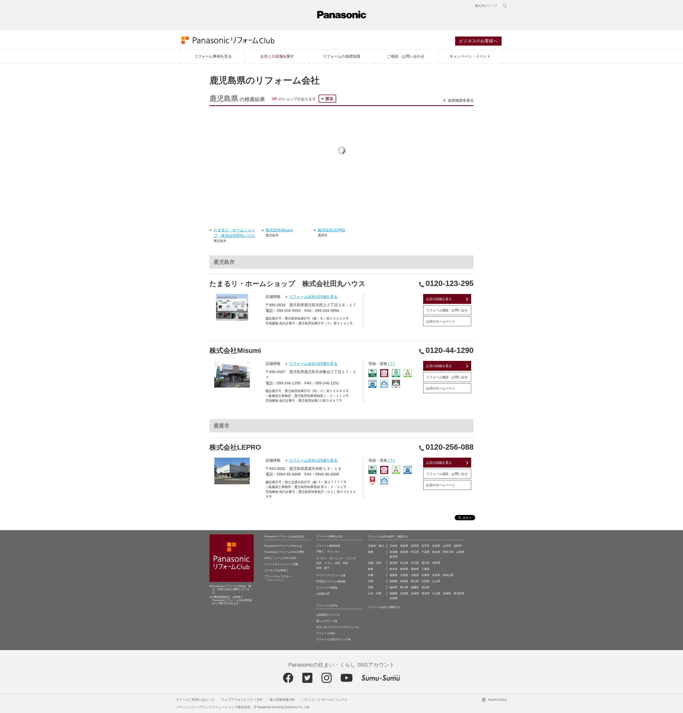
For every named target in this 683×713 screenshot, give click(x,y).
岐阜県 (394, 568)
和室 (345, 563)
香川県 (404, 587)
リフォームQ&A (325, 633)
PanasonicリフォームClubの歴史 (284, 551)
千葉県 (426, 551)
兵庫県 (426, 575)
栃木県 (394, 556)
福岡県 (394, 593)
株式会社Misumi (235, 351)
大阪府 (415, 575)
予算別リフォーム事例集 (331, 581)
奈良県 (436, 575)
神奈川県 (448, 551)
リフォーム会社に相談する (384, 607)
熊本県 (426, 593)
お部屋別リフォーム (328, 614)
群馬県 (404, 551)
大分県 (436, 593)
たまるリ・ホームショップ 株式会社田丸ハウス (287, 284)
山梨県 (460, 551)
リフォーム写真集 (326, 587)
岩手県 (426, 545)
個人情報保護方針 (282, 699)
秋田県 (415, 545)
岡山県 (415, 581)
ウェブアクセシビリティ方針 (242, 699)
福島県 (458, 545)
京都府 (404, 575)
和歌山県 (448, 575)
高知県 (426, 587)
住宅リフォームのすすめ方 (280, 558)
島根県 (404, 581)
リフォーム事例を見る (213, 56)
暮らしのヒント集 (326, 620)
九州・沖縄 (374, 593)
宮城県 (436, 545)
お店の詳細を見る (439, 299)
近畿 (370, 575)
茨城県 (394, 551)
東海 (370, 568)
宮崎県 (447, 593)
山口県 (436, 581)
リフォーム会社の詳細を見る (313, 297)
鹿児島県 (459, 593)
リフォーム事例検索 (328, 545)
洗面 (337, 563)
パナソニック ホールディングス (324, 699)
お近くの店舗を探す (277, 56)
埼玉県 (415, 551)
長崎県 (415, 593)
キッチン (321, 558)
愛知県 (415, 568)
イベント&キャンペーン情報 (281, 564)
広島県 (426, 581)
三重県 (426, 568)
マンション (333, 551)
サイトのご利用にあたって (195, 699)
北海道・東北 (376, 545)
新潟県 (394, 562)
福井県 (426, 562)
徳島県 (394, 587)
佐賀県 (404, 593)
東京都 (436, 551)
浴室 (318, 563)
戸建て (320, 551)
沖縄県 (394, 598)
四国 (370, 587)
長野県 (436, 562)
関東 (370, 551)
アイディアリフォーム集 (331, 575)
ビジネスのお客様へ (478, 41)
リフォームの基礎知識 (341, 56)
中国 (370, 581)
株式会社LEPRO (235, 447)
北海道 (394, 545)
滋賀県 (394, 575)
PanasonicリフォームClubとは (283, 545)
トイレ (328, 563)
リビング (351, 558)
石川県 (415, 562)
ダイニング (336, 558)
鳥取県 (394, 581)
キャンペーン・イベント (470, 56)
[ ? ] (391, 363)
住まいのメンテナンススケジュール (337, 627)
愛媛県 (415, 587)
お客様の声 (322, 593)
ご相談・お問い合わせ (405, 56)
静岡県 (404, 568)
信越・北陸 (374, 562)
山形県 (447, 545)
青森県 (404, 545)
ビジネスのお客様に (276, 570)
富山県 (404, 562)
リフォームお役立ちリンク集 (333, 639)
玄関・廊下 (322, 567)
